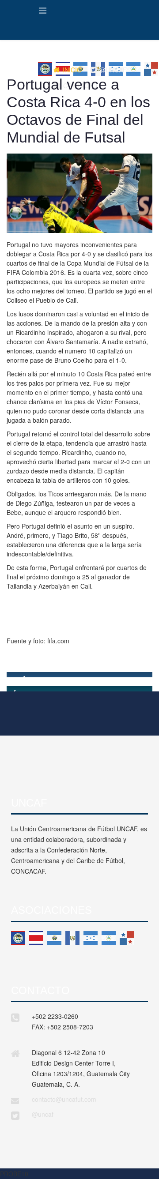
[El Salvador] (54, 938)
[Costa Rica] (36, 938)
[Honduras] (90, 938)
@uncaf (42, 1114)
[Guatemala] (72, 938)
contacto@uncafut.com (64, 1099)
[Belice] (18, 938)
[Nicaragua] (109, 938)
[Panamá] (127, 938)
